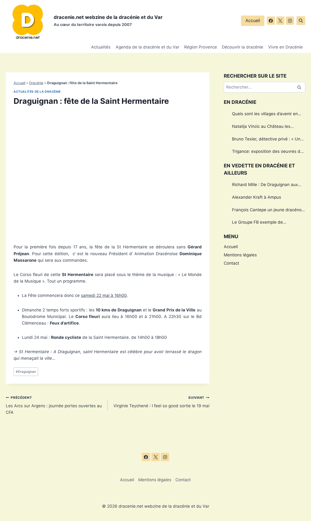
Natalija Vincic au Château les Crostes (261, 127)
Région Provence (200, 47)
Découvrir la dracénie (242, 47)
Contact (231, 263)
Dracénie (36, 83)
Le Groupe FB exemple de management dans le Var (257, 223)
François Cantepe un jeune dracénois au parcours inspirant (268, 210)
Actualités (101, 47)
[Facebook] (271, 20)
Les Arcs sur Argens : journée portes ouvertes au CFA (54, 405)
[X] (280, 20)
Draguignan (26, 372)
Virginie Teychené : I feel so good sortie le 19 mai (161, 402)
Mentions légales (240, 254)
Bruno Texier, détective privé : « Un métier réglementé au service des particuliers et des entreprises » (266, 140)
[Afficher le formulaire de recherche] (300, 20)
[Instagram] (290, 20)
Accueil (252, 20)
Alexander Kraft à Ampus (256, 197)
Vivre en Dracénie (285, 47)
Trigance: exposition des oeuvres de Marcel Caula (267, 152)
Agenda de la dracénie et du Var (147, 47)
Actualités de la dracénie (37, 91)
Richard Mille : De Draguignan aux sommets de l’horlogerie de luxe (265, 185)
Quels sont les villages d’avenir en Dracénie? (265, 114)
